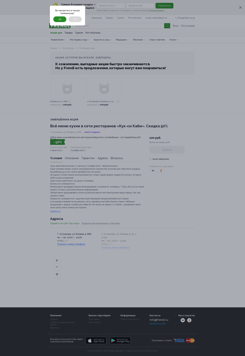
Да (60, 19)
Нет (75, 19)
